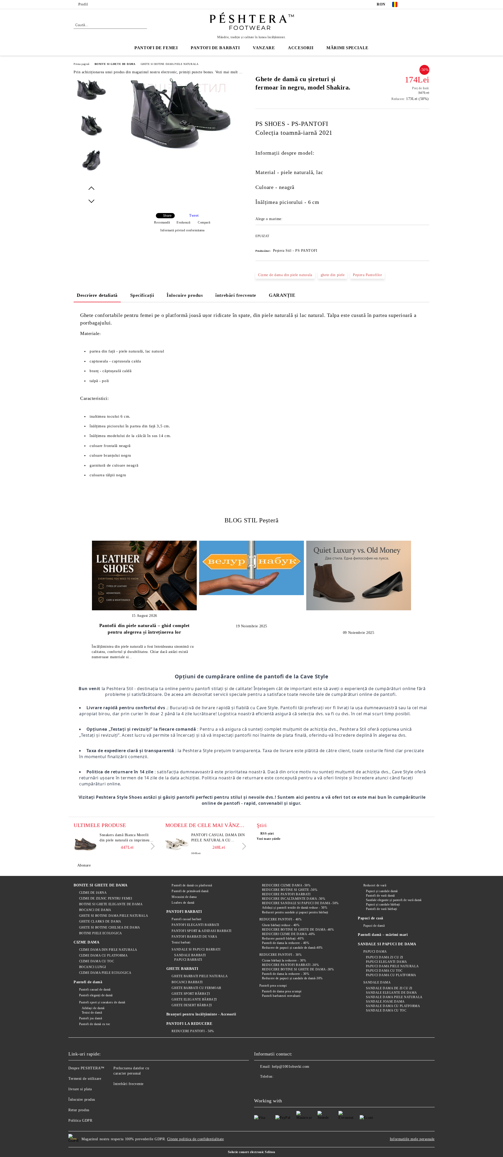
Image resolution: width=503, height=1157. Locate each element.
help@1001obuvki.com (290, 1067)
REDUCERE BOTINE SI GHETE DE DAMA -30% (298, 969)
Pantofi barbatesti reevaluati (281, 996)
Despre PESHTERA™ (86, 1068)
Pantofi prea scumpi (273, 985)
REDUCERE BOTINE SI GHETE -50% (289, 890)
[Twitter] (419, 4)
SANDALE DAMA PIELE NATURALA (394, 997)
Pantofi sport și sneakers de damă (102, 1002)
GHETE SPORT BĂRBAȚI (191, 994)
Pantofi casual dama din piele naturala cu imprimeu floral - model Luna (218, 838)
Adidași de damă (93, 1008)
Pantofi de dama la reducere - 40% (285, 943)
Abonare (84, 865)
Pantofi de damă (88, 982)
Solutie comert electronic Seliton (251, 1152)
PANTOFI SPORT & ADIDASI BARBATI (201, 931)
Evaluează (183, 222)
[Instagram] (426, 4)
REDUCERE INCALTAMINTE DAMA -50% (293, 899)
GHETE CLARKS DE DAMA (100, 921)
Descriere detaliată (97, 295)
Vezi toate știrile (268, 839)
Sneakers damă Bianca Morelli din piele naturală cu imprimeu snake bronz (125, 838)
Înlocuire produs (185, 295)
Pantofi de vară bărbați (381, 909)
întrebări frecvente (235, 295)
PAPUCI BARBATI (188, 960)
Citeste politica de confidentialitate (195, 1139)
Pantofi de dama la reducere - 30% (285, 974)
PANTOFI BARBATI (184, 912)
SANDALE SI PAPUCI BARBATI (196, 949)
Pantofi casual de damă (95, 989)
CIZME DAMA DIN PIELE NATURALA (108, 950)
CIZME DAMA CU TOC (96, 961)
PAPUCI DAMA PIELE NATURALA (392, 966)
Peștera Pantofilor (367, 275)
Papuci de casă (370, 918)
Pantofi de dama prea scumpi (282, 991)
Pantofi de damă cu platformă (192, 885)
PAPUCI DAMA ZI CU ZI (384, 957)
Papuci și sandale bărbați (383, 904)
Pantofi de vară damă (380, 895)
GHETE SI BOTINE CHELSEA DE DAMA (109, 927)
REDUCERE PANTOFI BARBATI (286, 894)
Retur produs (78, 1110)
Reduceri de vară (374, 885)
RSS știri (267, 833)
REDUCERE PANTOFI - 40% (280, 919)
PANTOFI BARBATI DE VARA (194, 936)
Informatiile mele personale (412, 1139)
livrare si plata (80, 1089)
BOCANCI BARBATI (187, 982)
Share (167, 215)
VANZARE (264, 48)
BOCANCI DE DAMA (95, 910)
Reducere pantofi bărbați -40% (283, 938)
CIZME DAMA (87, 942)
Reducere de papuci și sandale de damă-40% (292, 947)
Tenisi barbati (181, 942)
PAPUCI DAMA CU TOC (384, 970)
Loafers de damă (183, 902)
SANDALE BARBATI (190, 955)
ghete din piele (333, 275)
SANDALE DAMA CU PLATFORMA (393, 1006)
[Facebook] (411, 4)
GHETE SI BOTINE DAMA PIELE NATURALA (170, 64)
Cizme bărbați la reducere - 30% (284, 960)
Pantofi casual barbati (186, 919)
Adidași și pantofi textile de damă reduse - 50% (294, 907)
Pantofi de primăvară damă (190, 891)
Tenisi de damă (92, 1012)
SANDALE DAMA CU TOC (386, 1010)
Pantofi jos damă (90, 1018)
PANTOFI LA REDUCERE (189, 1024)
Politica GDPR (80, 1120)
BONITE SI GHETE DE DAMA (115, 64)
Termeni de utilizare (84, 1079)
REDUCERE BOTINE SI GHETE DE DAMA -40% (298, 929)
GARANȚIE (282, 295)
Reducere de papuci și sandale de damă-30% (292, 978)
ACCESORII (300, 48)
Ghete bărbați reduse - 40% (280, 925)
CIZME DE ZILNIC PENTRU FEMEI (105, 898)
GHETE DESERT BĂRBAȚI (192, 1005)
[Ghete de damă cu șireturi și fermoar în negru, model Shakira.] (180, 152)
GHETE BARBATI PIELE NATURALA (200, 976)
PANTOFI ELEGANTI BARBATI (195, 925)
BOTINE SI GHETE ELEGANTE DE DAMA (111, 904)
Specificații (142, 295)
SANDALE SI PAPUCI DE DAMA (387, 944)
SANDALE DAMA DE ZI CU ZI (389, 988)
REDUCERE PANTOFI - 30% (280, 955)
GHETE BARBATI (182, 969)
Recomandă (162, 222)
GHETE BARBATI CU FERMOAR (196, 988)
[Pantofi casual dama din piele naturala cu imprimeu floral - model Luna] (177, 844)
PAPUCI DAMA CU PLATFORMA (391, 975)
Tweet (194, 215)
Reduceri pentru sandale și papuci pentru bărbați (295, 912)
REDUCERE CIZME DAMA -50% (286, 885)
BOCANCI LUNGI (92, 967)
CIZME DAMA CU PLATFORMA (103, 955)
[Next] (151, 846)
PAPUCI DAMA (375, 951)
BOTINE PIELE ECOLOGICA (100, 933)
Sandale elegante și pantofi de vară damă (394, 900)
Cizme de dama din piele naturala (285, 275)
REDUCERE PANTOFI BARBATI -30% (290, 965)
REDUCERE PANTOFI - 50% (193, 1031)
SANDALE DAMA (377, 982)
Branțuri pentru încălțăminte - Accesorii (201, 1014)
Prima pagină (81, 64)
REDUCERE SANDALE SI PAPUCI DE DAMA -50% (300, 903)
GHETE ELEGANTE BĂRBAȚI (194, 999)
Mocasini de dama (184, 897)
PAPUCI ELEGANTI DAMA (386, 962)
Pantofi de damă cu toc (94, 1024)
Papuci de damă (374, 925)
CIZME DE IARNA (93, 893)
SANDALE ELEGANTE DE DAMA (391, 992)
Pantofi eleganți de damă (96, 995)
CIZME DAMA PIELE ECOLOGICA (105, 973)
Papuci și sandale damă (382, 891)
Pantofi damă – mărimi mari (383, 935)
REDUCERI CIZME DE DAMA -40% (288, 934)
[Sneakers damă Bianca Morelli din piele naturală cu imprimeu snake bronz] (85, 844)
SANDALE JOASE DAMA (385, 1001)
